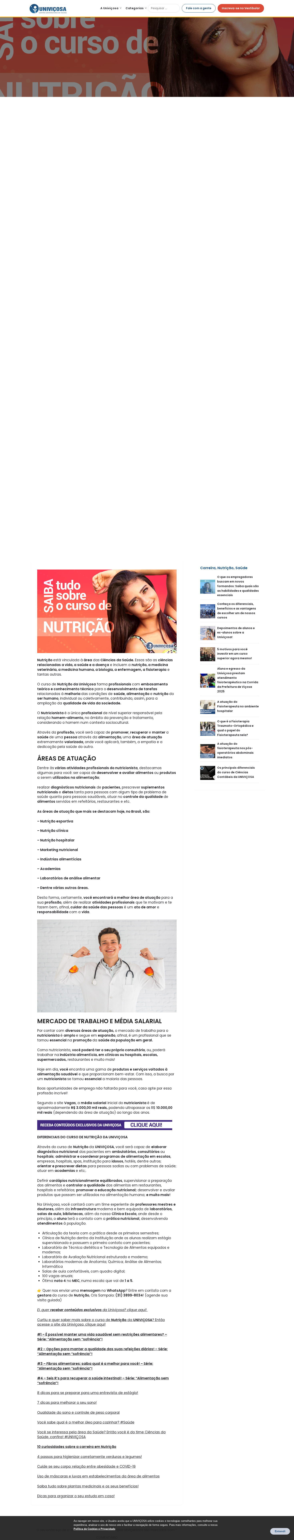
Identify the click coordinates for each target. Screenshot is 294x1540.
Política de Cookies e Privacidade (94, 1528)
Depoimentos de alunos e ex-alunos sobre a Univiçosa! (236, 632)
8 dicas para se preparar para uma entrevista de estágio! (87, 1392)
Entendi (280, 1531)
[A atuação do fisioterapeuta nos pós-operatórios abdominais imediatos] (208, 750)
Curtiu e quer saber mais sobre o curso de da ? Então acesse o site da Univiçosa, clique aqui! (101, 1322)
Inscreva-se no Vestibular (241, 8)
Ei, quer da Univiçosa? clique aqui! (92, 1309)
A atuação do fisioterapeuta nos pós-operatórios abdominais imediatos (235, 750)
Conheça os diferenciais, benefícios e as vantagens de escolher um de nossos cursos (236, 610)
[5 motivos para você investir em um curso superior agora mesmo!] (208, 653)
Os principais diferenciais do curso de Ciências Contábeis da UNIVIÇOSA (236, 772)
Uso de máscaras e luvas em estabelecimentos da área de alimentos (98, 1476)
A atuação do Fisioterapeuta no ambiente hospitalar (238, 706)
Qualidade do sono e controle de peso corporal (78, 1412)
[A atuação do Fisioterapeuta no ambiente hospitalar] (208, 706)
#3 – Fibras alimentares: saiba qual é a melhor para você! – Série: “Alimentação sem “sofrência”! (95, 1366)
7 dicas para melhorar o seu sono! (67, 1402)
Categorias (135, 8)
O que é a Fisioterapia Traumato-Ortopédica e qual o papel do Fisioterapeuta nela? (235, 728)
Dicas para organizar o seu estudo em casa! (76, 1496)
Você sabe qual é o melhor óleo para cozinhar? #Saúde (85, 1422)
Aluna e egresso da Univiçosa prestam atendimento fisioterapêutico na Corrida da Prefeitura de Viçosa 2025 (237, 680)
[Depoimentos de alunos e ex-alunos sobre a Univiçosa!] (208, 632)
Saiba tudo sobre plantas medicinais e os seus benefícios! (88, 1486)
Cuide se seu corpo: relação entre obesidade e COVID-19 (86, 1466)
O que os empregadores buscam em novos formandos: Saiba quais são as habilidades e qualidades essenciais (238, 586)
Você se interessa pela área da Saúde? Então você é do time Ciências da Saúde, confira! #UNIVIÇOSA (101, 1434)
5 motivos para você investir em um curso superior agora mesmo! (234, 653)
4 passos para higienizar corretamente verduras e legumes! (89, 1456)
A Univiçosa (109, 8)
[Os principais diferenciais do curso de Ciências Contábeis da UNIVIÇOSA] (208, 772)
